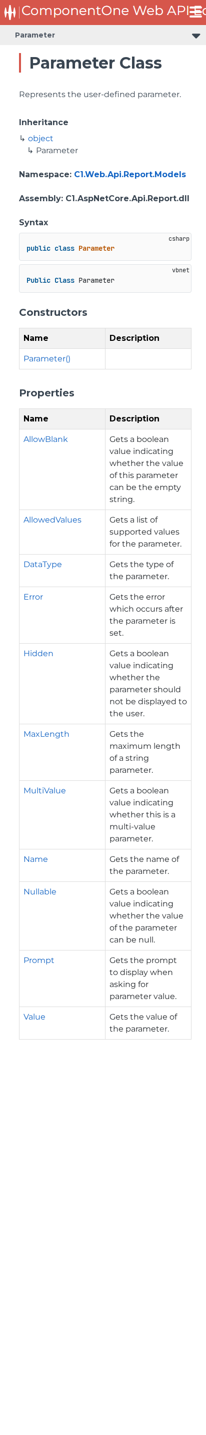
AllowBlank (46, 439)
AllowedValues (53, 520)
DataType (43, 564)
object (41, 138)
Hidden (39, 653)
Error (33, 597)
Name (36, 859)
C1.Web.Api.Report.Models (130, 174)
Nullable (40, 891)
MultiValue (45, 790)
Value (35, 1017)
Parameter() (47, 358)
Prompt (39, 960)
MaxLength (47, 734)
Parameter (35, 35)
